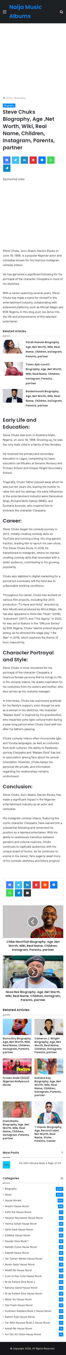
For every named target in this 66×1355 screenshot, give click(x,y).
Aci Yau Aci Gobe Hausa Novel (23, 1334)
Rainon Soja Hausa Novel (20, 1316)
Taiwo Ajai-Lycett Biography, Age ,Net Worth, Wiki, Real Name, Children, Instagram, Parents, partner (44, 374)
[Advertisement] (33, 59)
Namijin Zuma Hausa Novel (21, 1246)
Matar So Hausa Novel (18, 1299)
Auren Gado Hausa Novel (20, 1264)
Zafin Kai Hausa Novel (18, 1212)
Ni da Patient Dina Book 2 (20, 1281)
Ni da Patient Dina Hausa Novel (23, 1293)
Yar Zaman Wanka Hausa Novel (23, 1258)
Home (8, 97)
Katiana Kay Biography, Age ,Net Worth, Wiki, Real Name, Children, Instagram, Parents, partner (47, 1086)
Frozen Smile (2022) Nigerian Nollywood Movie (16, 1081)
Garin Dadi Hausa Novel (19, 1229)
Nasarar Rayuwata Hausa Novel (24, 1217)
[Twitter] (18, 885)
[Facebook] (9, 885)
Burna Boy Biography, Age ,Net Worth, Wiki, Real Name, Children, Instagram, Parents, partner (17, 1045)
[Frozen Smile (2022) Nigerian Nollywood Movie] (17, 1066)
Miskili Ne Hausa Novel (18, 1270)
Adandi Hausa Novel (17, 1252)
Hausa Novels (13, 1200)
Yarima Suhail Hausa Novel (21, 1223)
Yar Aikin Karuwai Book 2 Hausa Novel (27, 1322)
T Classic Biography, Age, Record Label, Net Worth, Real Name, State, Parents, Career (48, 1134)
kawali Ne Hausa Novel (18, 1328)
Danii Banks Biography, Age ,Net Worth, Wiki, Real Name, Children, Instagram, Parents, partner (16, 1129)
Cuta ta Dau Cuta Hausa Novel (23, 1276)
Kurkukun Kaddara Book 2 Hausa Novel (28, 1311)
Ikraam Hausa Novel (17, 1206)
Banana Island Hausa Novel (21, 1287)
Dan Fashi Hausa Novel (18, 1305)
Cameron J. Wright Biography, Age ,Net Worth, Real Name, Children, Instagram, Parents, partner (48, 1045)
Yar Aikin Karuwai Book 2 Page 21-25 (40, 1163)
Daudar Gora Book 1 (16, 1241)
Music (8, 1194)
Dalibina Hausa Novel (17, 1235)
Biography (20, 97)
